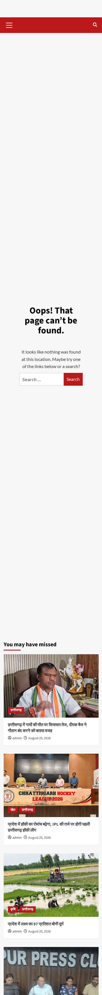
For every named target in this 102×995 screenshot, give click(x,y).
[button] (9, 24)
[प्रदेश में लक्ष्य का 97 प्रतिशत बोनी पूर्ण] (51, 885)
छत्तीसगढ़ (16, 710)
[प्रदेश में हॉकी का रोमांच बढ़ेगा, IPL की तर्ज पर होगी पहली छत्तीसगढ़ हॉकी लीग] (51, 785)
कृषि (13, 909)
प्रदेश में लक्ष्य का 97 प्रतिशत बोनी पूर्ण (35, 924)
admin (17, 738)
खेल (12, 809)
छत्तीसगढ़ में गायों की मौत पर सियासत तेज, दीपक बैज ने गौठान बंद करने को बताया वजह (47, 728)
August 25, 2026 (39, 738)
